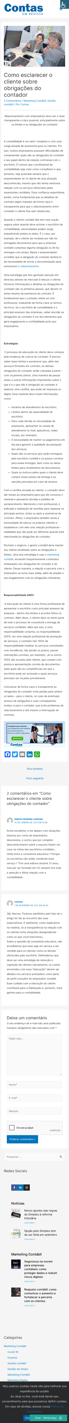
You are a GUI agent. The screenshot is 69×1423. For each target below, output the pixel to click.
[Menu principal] (61, 9)
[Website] (34, 1111)
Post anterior (35, 768)
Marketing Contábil (35, 100)
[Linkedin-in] (20, 1187)
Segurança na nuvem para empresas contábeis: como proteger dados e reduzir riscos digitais (40, 1269)
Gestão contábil (17, 1363)
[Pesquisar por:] (34, 1156)
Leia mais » (29, 1222)
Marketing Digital (17, 1380)
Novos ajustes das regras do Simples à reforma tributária (40, 1214)
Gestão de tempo (18, 1369)
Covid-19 (13, 1351)
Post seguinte (34, 778)
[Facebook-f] (14, 1187)
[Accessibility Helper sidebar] (64, 4)
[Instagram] (27, 1187)
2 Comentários (12, 100)
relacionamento (29, 266)
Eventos (12, 1357)
